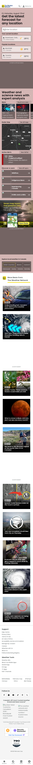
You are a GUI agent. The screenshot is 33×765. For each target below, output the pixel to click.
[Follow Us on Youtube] (13, 695)
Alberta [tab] (19, 265)
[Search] (19, 6)
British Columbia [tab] (9, 265)
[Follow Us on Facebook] (4, 695)
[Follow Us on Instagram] (8, 695)
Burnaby (27, 269)
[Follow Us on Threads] (22, 695)
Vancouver (6, 269)
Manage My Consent (8, 643)
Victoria (20, 269)
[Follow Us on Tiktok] (18, 695)
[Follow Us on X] (27, 695)
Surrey (14, 269)
